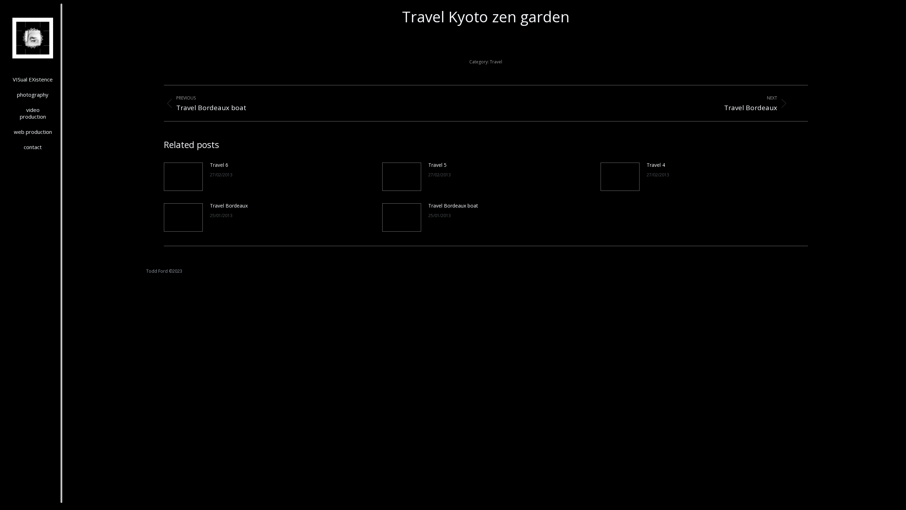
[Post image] (183, 177)
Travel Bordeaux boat (453, 205)
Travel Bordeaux (229, 205)
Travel (496, 62)
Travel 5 (437, 165)
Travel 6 (219, 165)
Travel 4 (656, 165)
